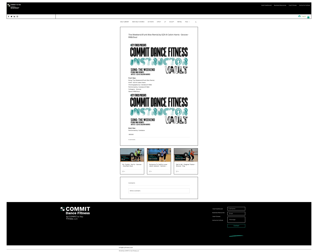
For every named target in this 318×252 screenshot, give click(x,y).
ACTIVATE (151, 21)
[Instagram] (17, 16)
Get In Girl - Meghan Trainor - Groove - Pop (185, 165)
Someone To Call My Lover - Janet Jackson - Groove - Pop (158, 165)
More (186, 21)
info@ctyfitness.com (126, 247)
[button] (308, 16)
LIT (165, 21)
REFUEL (179, 21)
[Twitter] (12, 16)
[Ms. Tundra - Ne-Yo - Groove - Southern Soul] (132, 155)
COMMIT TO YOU (16, 4)
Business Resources (218, 212)
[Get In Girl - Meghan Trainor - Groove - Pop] (186, 155)
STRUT (159, 21)
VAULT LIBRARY (124, 21)
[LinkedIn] (14, 16)
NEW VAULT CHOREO (138, 21)
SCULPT (171, 21)
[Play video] (159, 59)
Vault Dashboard (217, 209)
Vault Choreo (216, 216)
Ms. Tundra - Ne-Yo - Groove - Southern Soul (131, 165)
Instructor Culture (217, 220)
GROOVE (131, 134)
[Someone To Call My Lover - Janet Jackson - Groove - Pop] (159, 155)
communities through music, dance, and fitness (15, 8)
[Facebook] (9, 16)
